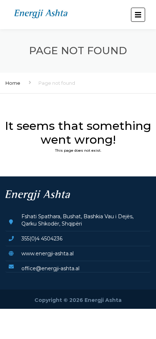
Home (12, 83)
